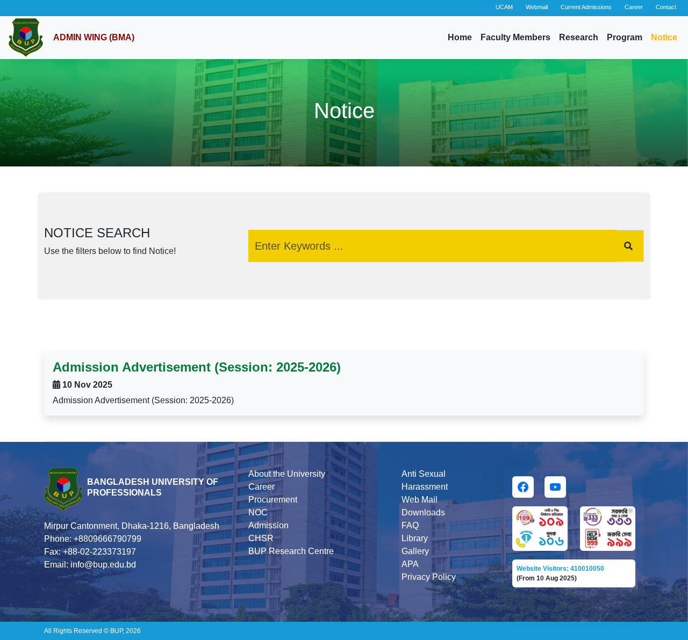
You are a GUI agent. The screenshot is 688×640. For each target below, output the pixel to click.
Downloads (423, 512)
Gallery (415, 551)
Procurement (272, 499)
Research (578, 37)
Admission (268, 525)
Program (624, 37)
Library (415, 538)
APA (410, 564)
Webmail (537, 7)
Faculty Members (515, 37)
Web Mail (420, 499)
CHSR (261, 538)
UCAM (504, 7)
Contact (666, 7)
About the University (286, 473)
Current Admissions (586, 7)
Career (634, 7)
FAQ (410, 525)
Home (460, 37)
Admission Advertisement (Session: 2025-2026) (197, 367)
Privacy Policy (429, 576)
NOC (258, 512)
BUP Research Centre (291, 551)
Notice (664, 37)
